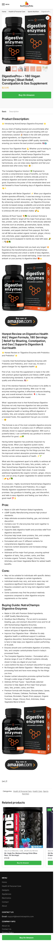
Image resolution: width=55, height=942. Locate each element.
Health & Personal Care (17, 12)
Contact (5, 902)
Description (14, 111)
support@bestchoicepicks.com (21, 916)
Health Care (37, 791)
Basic (4, 111)
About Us (6, 926)
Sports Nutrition (33, 12)
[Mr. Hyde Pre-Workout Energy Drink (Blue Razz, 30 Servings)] (22, 827)
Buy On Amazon (27, 95)
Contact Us (6, 929)
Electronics (6, 898)
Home (4, 12)
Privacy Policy (8, 932)
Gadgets (5, 890)
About (4, 906)
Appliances (6, 894)
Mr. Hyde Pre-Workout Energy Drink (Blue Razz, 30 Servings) (20, 854)
